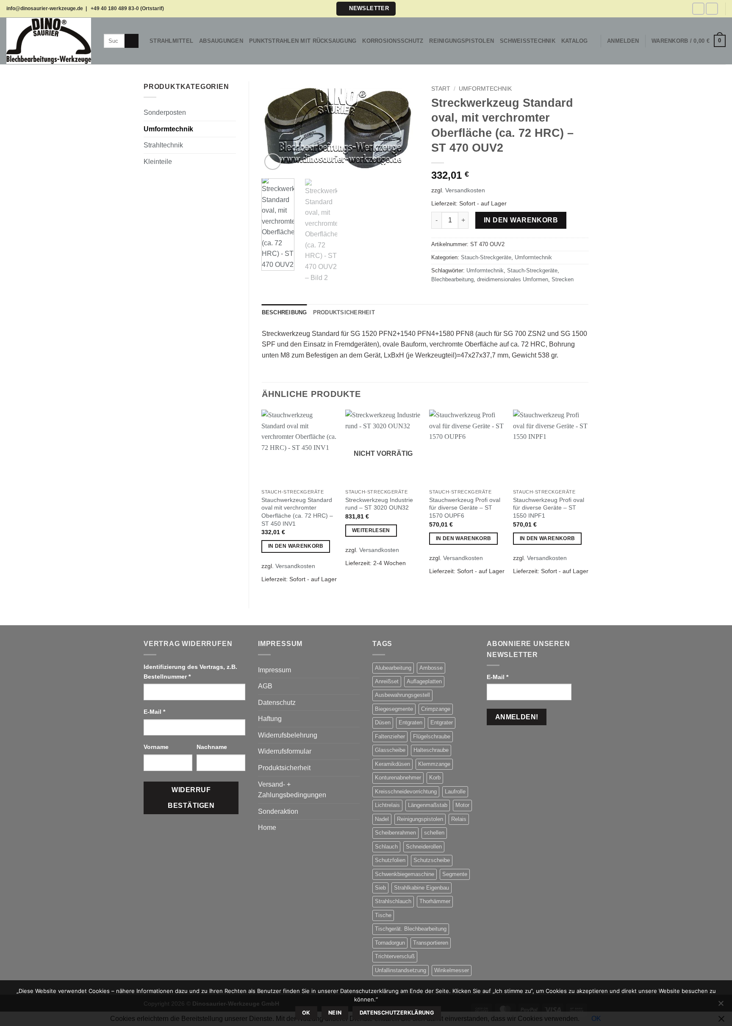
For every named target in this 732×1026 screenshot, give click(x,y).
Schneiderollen (424, 846)
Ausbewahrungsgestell (402, 695)
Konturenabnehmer (398, 777)
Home (267, 827)
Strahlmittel (171, 41)
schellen (434, 832)
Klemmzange (434, 764)
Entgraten (410, 722)
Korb (435, 777)
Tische (383, 915)
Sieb (380, 888)
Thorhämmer (434, 901)
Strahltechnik (163, 145)
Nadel (382, 819)
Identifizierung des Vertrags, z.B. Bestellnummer (190, 671)
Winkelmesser (451, 970)
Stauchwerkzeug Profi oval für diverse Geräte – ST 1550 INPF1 (548, 507)
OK (306, 1012)
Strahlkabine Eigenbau (421, 888)
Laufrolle (455, 791)
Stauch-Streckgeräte (486, 257)
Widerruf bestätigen (191, 797)
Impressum (274, 670)
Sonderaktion (278, 811)
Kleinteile (158, 161)
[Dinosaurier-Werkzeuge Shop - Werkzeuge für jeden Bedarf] (48, 41)
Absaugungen (221, 41)
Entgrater (441, 722)
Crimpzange (435, 709)
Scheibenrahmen (395, 832)
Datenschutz (277, 702)
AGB (265, 686)
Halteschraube (431, 750)
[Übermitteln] (132, 41)
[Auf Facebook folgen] (698, 9)
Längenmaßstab (427, 805)
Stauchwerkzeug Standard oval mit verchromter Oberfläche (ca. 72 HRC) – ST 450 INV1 (297, 511)
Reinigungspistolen (461, 41)
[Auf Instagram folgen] (712, 9)
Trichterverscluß (395, 956)
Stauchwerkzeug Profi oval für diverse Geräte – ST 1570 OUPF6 (464, 507)
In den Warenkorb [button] (296, 546)
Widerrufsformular (284, 751)
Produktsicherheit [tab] (344, 312)
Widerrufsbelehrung (287, 735)
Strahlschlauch (393, 901)
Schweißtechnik (527, 41)
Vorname (157, 746)
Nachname (213, 746)
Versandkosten (465, 190)
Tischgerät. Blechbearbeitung (410, 929)
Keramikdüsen (392, 764)
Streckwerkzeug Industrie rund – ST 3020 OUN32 (379, 503)
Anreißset (387, 681)
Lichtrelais (387, 805)
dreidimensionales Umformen (512, 279)
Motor (462, 805)
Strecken (563, 279)
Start (440, 89)
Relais (458, 819)
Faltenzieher (390, 736)
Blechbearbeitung (452, 279)
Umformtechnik (168, 129)
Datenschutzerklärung (397, 1012)
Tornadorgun (390, 943)
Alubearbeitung (393, 668)
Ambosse (431, 668)
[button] (365, 9)
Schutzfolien (390, 860)
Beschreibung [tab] (284, 312)
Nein (335, 1012)
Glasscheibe (390, 750)
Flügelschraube (431, 736)
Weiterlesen (371, 530)
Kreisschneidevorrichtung (406, 791)
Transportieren (430, 943)
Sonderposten (165, 112)
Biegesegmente (394, 709)
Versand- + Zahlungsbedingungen (292, 790)
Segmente (454, 874)
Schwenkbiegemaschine (404, 874)
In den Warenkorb (521, 220)
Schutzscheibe (431, 860)
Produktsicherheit (284, 767)
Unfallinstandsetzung (400, 970)
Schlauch (386, 846)
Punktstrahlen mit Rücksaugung (302, 41)
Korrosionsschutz (392, 41)
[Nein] (720, 1005)
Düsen (383, 722)
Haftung (270, 718)
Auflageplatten (424, 681)
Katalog (574, 41)
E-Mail (154, 711)
